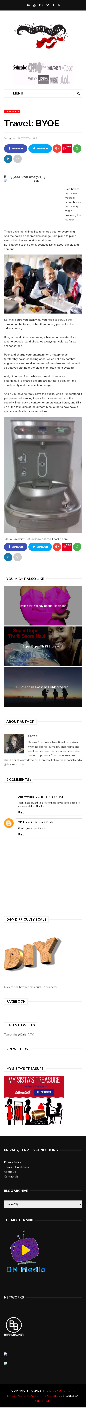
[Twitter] (47, 5)
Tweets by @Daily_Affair (19, 1034)
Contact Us (11, 1176)
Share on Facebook (16, 150)
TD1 (21, 822)
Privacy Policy (12, 1162)
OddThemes (43, 1400)
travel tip (12, 111)
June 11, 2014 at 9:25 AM (39, 822)
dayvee (11, 138)
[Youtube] (34, 5)
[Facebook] (53, 5)
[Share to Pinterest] (17, 159)
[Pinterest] (28, 5)
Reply (21, 811)
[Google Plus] (40, 5)
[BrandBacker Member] (14, 1335)
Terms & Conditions (16, 1167)
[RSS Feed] (58, 5)
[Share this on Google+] (57, 148)
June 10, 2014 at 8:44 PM (49, 796)
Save (68, 146)
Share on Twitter (41, 150)
